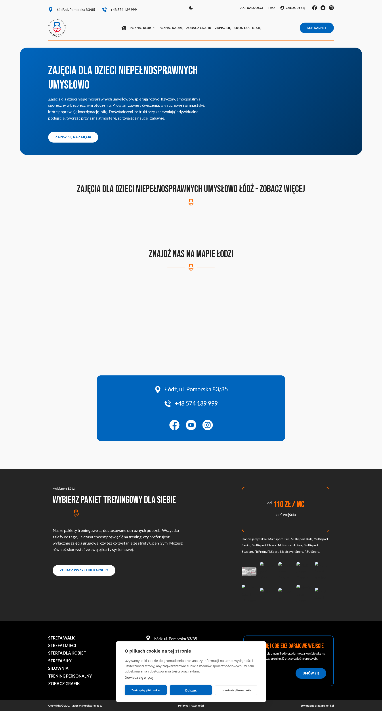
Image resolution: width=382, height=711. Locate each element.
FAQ (271, 8)
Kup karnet (317, 28)
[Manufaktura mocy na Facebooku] (314, 7)
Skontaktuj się (247, 28)
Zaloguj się (295, 8)
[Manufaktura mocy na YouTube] (323, 7)
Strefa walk (61, 638)
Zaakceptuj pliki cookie (146, 690)
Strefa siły (60, 660)
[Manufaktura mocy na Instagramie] (331, 7)
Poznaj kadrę (171, 28)
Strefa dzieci (62, 645)
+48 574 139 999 (124, 9)
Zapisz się (223, 28)
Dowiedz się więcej (139, 677)
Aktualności (251, 8)
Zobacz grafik (198, 28)
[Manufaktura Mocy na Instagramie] (207, 425)
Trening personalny (70, 676)
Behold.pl (328, 705)
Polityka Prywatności (191, 705)
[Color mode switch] (191, 7)
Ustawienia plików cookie (236, 690)
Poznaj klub (140, 28)
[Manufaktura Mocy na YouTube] (191, 425)
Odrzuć (191, 690)
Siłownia (58, 668)
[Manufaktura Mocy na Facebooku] (174, 425)
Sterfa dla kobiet (67, 653)
